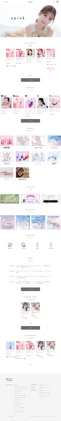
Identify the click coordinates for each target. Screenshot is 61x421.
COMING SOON (21, 411)
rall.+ (27, 389)
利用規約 (40, 390)
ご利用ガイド (41, 394)
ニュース (45, 387)
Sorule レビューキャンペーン (21, 409)
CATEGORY (16, 393)
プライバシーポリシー (47, 390)
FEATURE (16, 401)
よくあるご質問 (42, 396)
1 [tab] (30, 323)
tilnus (16, 389)
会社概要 (40, 387)
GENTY (20, 391)
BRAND (15, 385)
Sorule (26, 387)
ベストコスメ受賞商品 (19, 407)
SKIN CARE (17, 395)
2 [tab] (31, 75)
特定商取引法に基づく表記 (44, 392)
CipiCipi (16, 387)
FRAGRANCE (17, 399)
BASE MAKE (22, 395)
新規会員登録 (41, 385)
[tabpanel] (10, 60)
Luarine (23, 389)
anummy (19, 389)
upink (23, 387)
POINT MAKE (17, 397)
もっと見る (30, 79)
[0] (56, 2)
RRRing (16, 391)
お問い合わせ (47, 394)
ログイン (46, 385)
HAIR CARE (23, 397)
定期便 (16, 411)
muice (20, 387)
